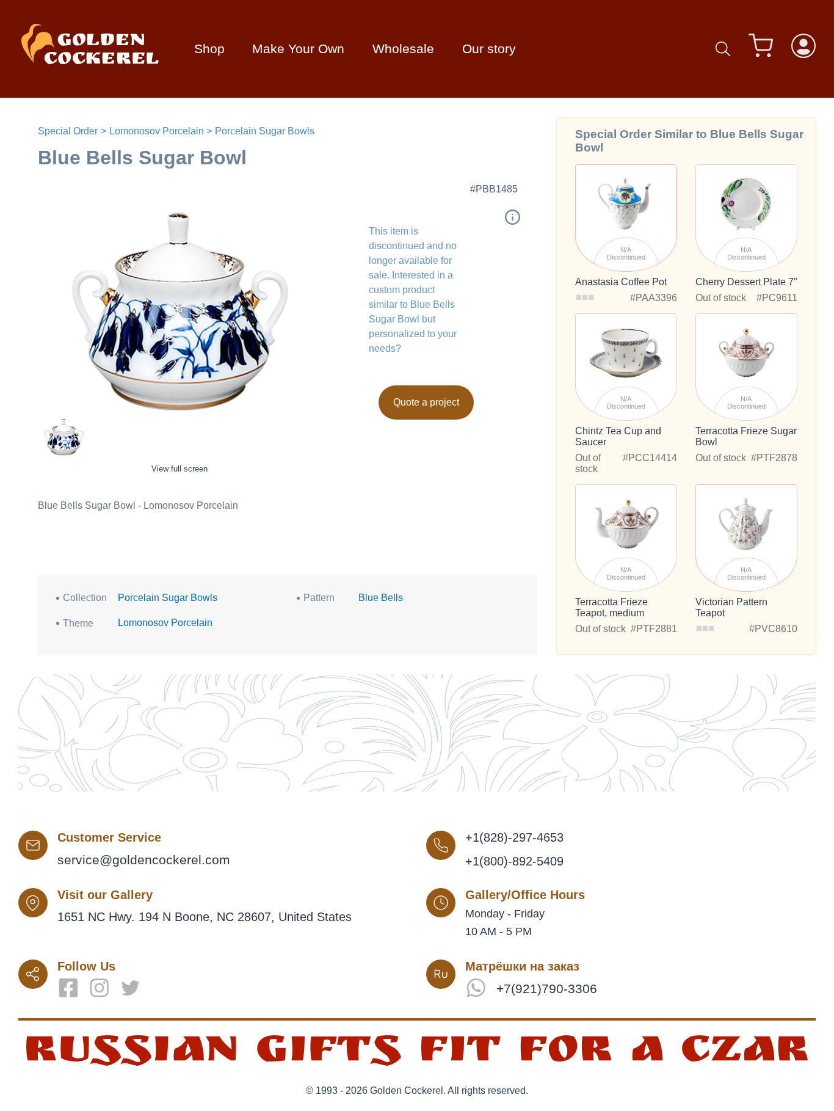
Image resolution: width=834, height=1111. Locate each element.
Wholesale (403, 49)
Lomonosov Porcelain (156, 131)
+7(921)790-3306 (546, 989)
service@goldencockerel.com (143, 860)
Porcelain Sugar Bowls (264, 131)
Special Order (68, 131)
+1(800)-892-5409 (514, 861)
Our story (489, 49)
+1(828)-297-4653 (514, 837)
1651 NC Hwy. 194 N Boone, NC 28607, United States (204, 916)
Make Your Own (298, 49)
